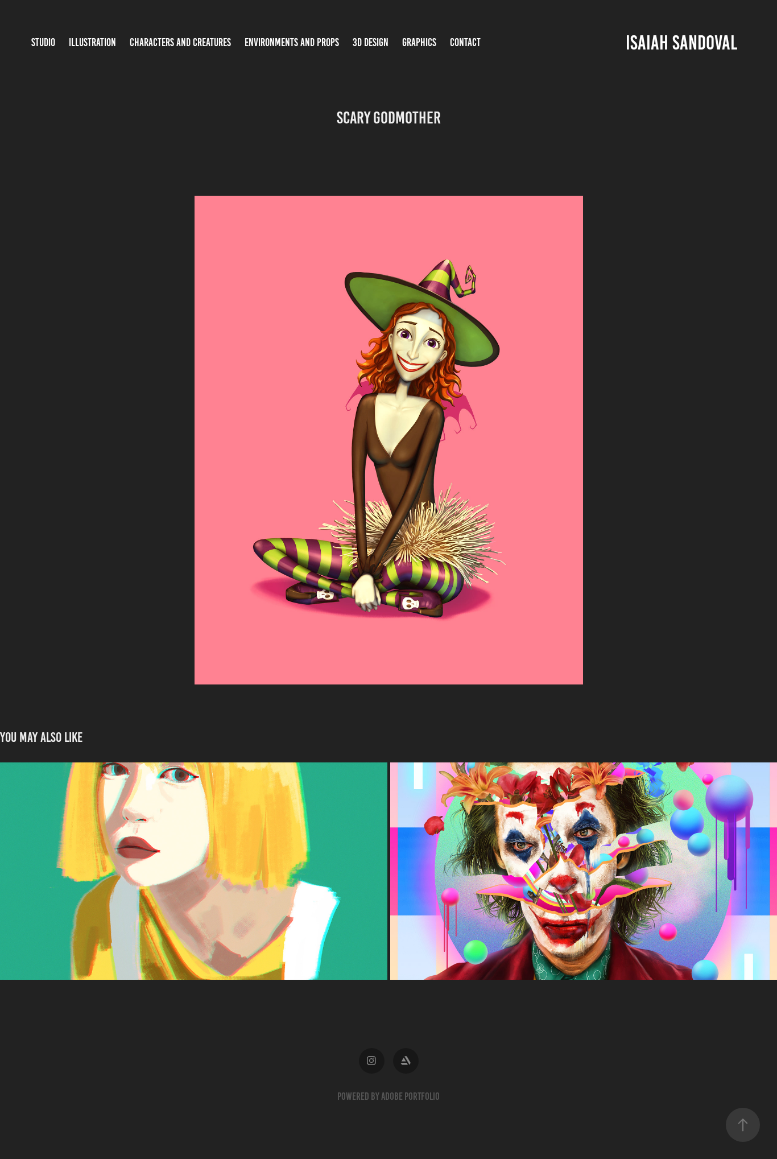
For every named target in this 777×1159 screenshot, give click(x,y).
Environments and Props (292, 42)
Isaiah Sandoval (681, 42)
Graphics (419, 42)
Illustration (92, 42)
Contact (465, 42)
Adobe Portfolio (410, 1096)
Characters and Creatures (180, 42)
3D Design (370, 42)
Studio (43, 42)
